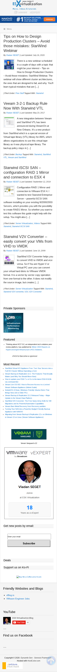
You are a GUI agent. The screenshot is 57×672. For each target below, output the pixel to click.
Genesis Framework (42, 658)
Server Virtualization (24, 223)
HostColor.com (34, 661)
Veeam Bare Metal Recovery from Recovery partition (25, 406)
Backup (19, 154)
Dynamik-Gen (27, 658)
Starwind (40, 93)
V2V (26, 292)
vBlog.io (10, 595)
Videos (37, 223)
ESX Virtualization (28, 8)
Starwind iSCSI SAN (20, 226)
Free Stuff (20, 93)
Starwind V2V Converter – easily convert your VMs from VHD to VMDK (27, 241)
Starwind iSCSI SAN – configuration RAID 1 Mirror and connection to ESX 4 (26, 172)
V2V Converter (35, 292)
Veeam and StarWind (17, 157)
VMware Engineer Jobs (18, 598)
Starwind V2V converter (13, 292)
